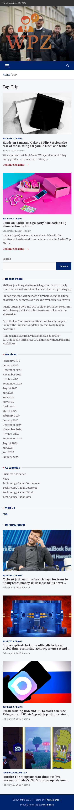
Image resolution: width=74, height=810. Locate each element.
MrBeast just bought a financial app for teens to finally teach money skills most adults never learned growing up (35, 583)
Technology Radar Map (17, 496)
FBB (5, 514)
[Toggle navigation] (7, 65)
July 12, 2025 (9, 150)
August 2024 (10, 443)
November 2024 (12, 429)
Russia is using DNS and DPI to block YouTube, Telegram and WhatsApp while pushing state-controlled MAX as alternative (36, 310)
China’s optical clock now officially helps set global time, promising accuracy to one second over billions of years (35, 649)
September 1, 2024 (12, 230)
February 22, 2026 (12, 718)
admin (21, 150)
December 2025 (12, 369)
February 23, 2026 (12, 653)
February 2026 (11, 360)
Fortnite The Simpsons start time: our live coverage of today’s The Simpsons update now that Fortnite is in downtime (35, 325)
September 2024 (12, 438)
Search (7, 258)
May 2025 (8, 402)
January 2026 (10, 365)
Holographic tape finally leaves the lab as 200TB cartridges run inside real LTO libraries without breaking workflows (36, 339)
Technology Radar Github (18, 492)
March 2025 (10, 411)
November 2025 (12, 374)
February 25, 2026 (12, 587)
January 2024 (10, 456)
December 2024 (12, 424)
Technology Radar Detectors (20, 487)
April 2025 (9, 406)
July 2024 (8, 447)
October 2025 (11, 379)
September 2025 (12, 383)
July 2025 (8, 392)
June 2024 (8, 452)
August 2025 (10, 388)
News (6, 478)
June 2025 (8, 397)
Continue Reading (14, 164)
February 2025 (11, 415)
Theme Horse (52, 799)
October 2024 (11, 434)
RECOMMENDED (15, 525)
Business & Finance (13, 138)
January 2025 (10, 420)
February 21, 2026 (12, 784)
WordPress (48, 804)
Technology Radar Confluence (21, 483)
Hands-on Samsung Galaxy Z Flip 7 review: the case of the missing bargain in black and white (35, 144)
